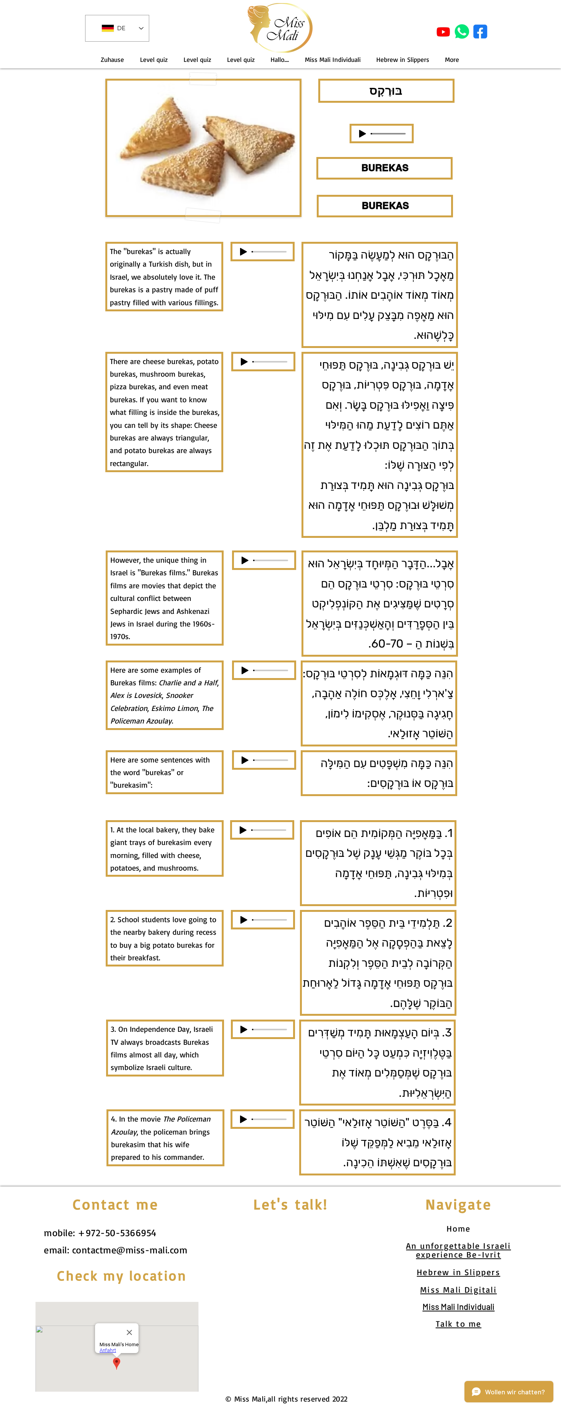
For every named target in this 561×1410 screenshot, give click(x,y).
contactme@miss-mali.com (130, 1250)
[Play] (362, 134)
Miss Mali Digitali (458, 1289)
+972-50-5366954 (117, 1232)
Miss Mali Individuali (458, 1306)
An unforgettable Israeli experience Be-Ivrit (458, 1249)
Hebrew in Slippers (458, 1272)
